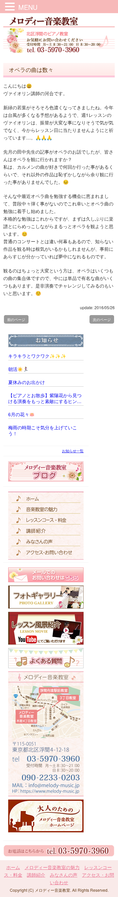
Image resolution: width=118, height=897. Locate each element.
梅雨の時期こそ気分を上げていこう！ (42, 431)
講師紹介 (36, 874)
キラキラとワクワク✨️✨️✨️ (37, 356)
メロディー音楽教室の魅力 (52, 867)
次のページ (102, 319)
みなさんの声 (63, 874)
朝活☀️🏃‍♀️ (18, 369)
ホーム (13, 867)
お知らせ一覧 (73, 450)
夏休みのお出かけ (26, 382)
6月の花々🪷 (21, 414)
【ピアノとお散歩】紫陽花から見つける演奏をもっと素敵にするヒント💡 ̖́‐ (45, 398)
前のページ (16, 319)
